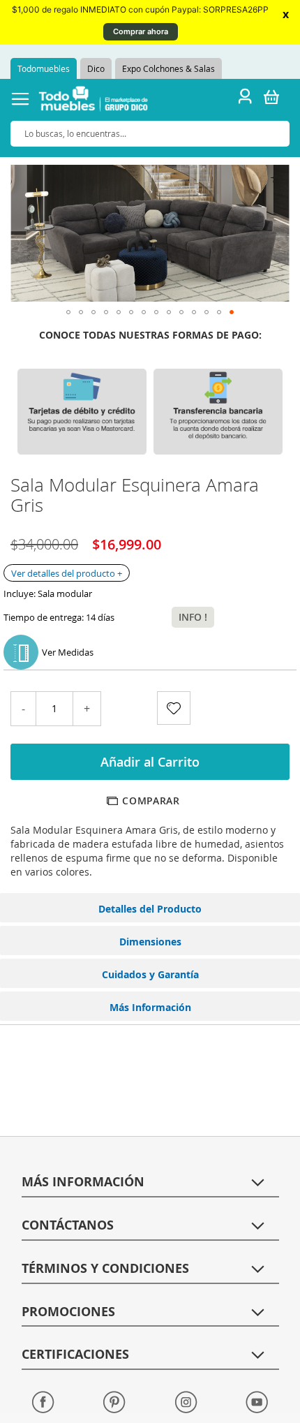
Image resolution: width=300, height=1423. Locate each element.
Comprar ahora (140, 31)
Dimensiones (150, 941)
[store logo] (93, 101)
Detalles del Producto (150, 908)
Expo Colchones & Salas (168, 68)
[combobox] (150, 134)
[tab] (150, 907)
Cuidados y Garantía (150, 974)
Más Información (150, 1007)
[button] (68, 312)
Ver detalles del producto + (66, 573)
